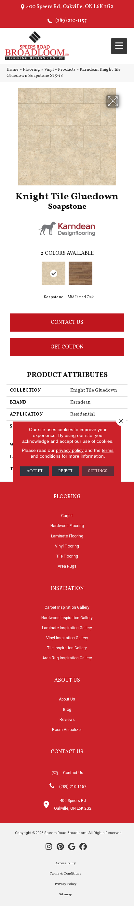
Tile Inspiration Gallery (67, 648)
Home (13, 69)
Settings (97, 471)
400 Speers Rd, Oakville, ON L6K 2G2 (69, 6)
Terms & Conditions (65, 873)
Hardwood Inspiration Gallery (67, 618)
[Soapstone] (53, 273)
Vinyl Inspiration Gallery (67, 638)
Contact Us (67, 322)
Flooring (31, 69)
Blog (67, 709)
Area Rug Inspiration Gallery (67, 658)
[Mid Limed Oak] (80, 273)
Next (124, 275)
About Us (67, 699)
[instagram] (49, 847)
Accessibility (65, 863)
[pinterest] (60, 847)
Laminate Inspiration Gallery (67, 628)
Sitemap (65, 894)
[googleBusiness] (71, 847)
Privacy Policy (65, 884)
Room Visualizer (67, 729)
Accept (35, 471)
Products (66, 69)
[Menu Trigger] (119, 46)
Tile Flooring (67, 556)
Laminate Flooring (67, 536)
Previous (10, 275)
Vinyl (49, 69)
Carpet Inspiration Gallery (67, 607)
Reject (65, 471)
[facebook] (83, 847)
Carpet (67, 515)
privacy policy (70, 450)
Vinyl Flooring (67, 546)
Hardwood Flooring (67, 526)
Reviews (67, 719)
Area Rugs (67, 566)
